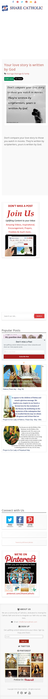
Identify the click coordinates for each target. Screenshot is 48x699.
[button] (24, 341)
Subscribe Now (24, 356)
